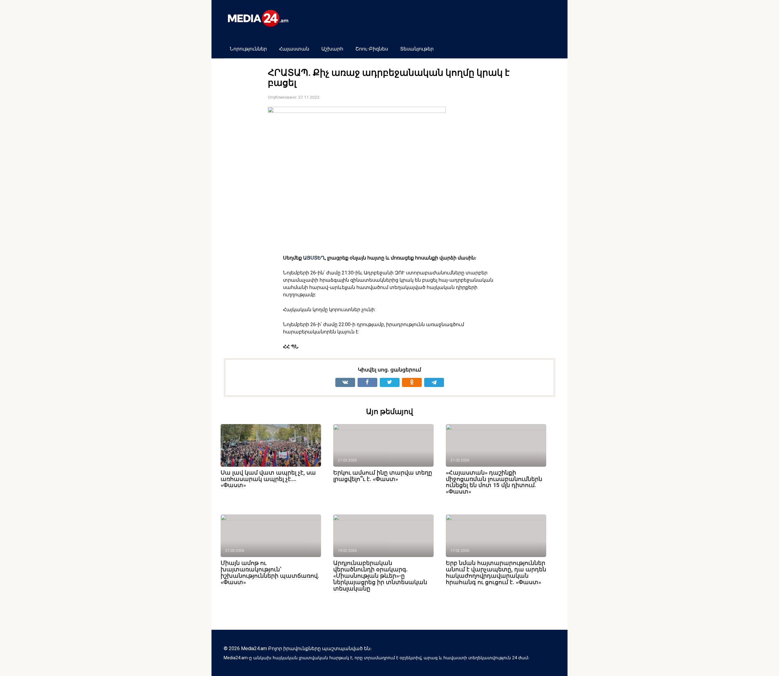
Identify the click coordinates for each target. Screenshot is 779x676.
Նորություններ (248, 49)
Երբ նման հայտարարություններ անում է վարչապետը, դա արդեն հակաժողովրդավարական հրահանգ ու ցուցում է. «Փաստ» (496, 572)
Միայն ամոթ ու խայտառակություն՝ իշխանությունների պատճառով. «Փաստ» (270, 572)
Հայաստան (294, 49)
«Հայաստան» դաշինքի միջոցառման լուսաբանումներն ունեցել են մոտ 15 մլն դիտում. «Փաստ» (494, 482)
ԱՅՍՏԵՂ (313, 258)
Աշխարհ (332, 49)
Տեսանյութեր (417, 49)
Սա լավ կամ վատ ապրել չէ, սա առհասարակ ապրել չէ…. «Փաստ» (268, 479)
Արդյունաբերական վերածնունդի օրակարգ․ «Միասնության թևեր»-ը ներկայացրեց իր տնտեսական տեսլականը (380, 575)
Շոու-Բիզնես (371, 49)
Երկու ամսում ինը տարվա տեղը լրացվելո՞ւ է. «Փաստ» (382, 476)
